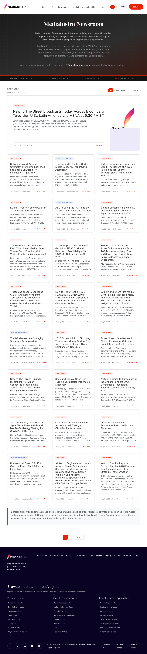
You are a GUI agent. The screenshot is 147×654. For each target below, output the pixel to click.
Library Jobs (12, 623)
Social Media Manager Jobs (64, 615)
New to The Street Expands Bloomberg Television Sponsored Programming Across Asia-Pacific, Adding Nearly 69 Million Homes (25, 385)
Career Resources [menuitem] (59, 7)
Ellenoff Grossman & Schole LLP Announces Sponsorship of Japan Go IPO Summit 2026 (118, 210)
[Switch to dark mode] (117, 7)
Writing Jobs (12, 615)
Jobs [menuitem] (44, 7)
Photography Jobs (15, 611)
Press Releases (121, 90)
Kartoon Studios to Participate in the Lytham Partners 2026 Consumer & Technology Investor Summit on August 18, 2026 (119, 385)
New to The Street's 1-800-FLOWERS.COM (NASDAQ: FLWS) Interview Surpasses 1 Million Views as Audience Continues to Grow (71, 298)
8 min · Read (98, 145)
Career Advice (81, 555)
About (137, 555)
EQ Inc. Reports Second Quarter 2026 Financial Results (28, 209)
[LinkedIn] (24, 646)
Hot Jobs (54, 555)
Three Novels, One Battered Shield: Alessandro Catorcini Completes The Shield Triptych (118, 341)
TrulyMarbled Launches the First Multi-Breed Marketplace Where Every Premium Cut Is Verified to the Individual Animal (28, 249)
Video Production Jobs (62, 603)
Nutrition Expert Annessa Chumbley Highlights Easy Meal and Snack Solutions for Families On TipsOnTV (27, 168)
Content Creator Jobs (108, 603)
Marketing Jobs (14, 619)
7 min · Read (86, 191)
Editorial (135, 90)
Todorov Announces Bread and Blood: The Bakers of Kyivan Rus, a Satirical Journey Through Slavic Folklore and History (118, 170)
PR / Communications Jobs (18, 632)
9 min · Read (41, 322)
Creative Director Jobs (108, 607)
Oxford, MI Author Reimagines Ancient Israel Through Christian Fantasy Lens (72, 425)
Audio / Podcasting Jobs (63, 607)
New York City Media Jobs (110, 628)
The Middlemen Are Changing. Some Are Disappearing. (27, 340)
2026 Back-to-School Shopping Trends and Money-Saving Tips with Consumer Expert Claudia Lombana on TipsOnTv (72, 342)
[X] (17, 646)
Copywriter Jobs (60, 619)
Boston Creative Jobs (108, 632)
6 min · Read (41, 229)
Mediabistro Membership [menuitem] (84, 7)
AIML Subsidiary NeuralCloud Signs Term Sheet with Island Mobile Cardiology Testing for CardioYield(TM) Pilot (26, 427)
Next (79, 537)
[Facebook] (10, 646)
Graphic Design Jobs (16, 607)
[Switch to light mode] (112, 7)
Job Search (42, 555)
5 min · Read (86, 229)
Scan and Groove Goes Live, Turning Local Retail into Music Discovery (72, 382)
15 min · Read (131, 499)
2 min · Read (41, 191)
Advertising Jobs (106, 615)
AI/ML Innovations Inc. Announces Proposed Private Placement (117, 425)
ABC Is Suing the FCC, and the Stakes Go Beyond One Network (73, 209)
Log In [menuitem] (103, 7)
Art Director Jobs (106, 611)
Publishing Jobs (60, 623)
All (111, 90)
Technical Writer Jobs (62, 611)
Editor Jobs (58, 628)
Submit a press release (79, 65)
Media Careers (124, 555)
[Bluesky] (32, 646)
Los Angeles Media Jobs (109, 623)
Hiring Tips (110, 555)
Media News (96, 555)
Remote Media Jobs (15, 603)
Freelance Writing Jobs (62, 632)
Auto (123, 7)
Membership (66, 555)
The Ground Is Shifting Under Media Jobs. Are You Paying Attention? (71, 167)
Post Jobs (136, 7)
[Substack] (39, 646)
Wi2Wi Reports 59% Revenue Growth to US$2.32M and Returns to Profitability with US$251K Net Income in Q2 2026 (71, 251)
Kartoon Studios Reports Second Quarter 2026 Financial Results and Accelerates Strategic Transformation (118, 467)
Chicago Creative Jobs (108, 619)
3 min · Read (131, 229)
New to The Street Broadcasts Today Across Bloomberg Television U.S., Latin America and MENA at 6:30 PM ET (58, 113)
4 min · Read (86, 275)
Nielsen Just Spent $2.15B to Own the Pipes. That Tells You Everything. (27, 466)
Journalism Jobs (14, 628)
